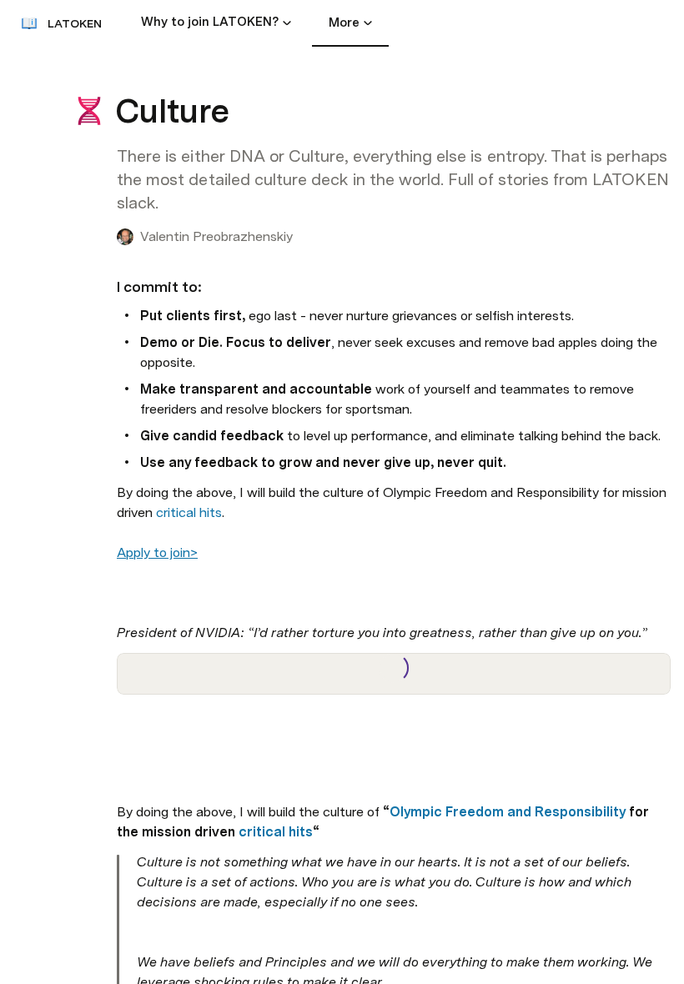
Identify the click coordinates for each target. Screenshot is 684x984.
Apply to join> (157, 552)
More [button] (344, 22)
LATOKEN (75, 23)
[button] (287, 22)
